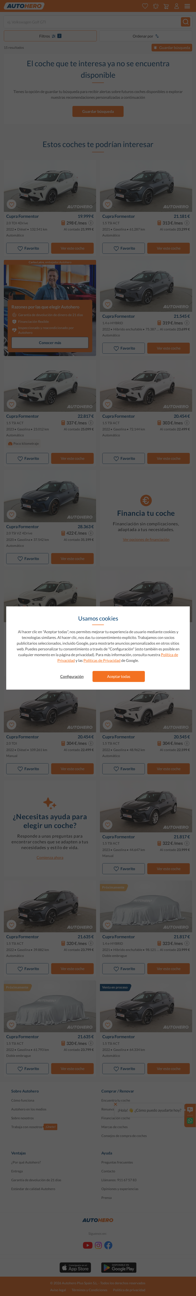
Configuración (72, 676)
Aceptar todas (118, 676)
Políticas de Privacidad (101, 660)
